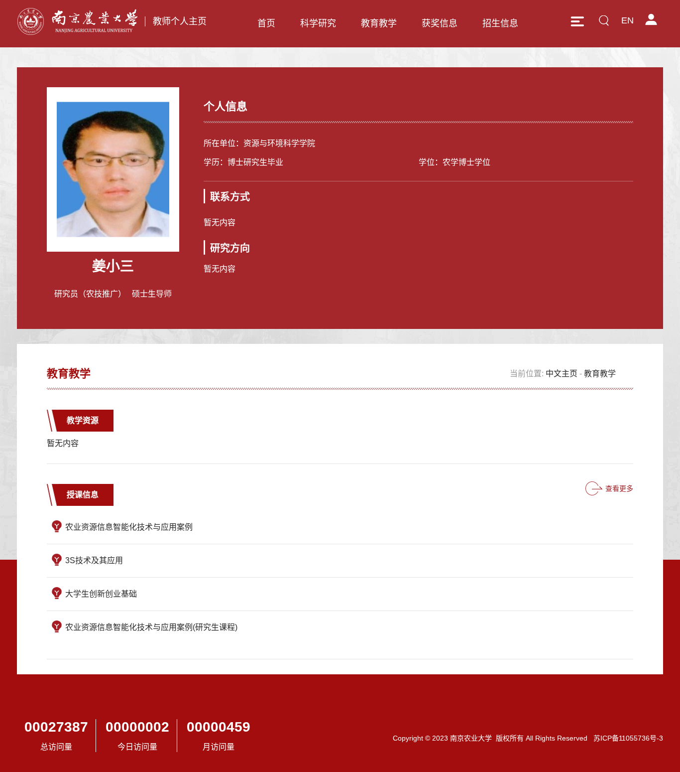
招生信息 (500, 23)
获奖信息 (439, 23)
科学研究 (318, 23)
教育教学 (379, 23)
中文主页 (561, 373)
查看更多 (619, 488)
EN (627, 20)
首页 (266, 23)
